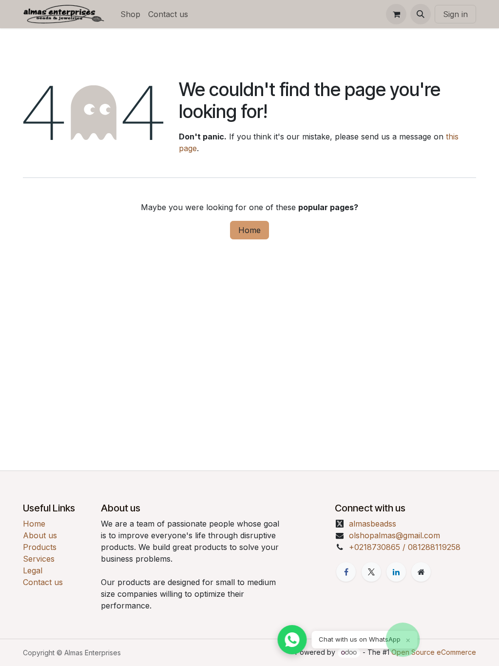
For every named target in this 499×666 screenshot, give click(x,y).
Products (40, 547)
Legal (32, 570)
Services (39, 559)
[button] (420, 14)
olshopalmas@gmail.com (394, 535)
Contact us (43, 582)
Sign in (455, 14)
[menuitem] (130, 14)
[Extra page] (421, 572)
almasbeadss (372, 524)
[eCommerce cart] (396, 14)
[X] (371, 572)
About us (40, 535)
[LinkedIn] (396, 572)
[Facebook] (346, 572)
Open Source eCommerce (433, 652)
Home (249, 230)
